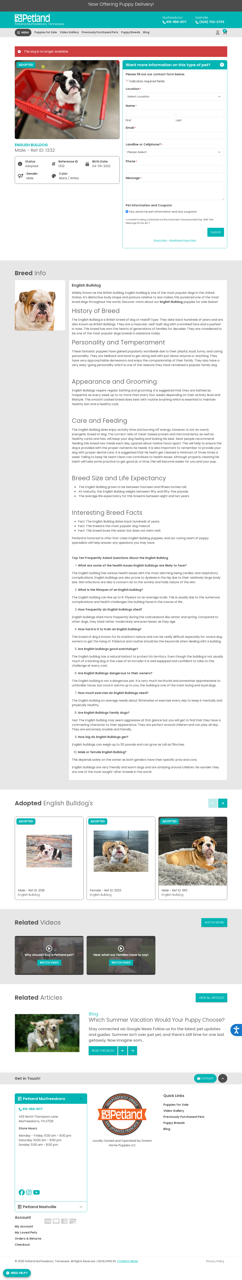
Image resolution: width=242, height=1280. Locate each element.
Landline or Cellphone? (144, 144)
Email (131, 128)
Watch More (214, 922)
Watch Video (49, 962)
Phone (131, 161)
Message (134, 178)
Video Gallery (69, 32)
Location (133, 89)
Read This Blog (103, 1050)
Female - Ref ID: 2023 (105, 890)
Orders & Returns (28, 1238)
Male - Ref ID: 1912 (174, 890)
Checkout (22, 1244)
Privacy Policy (215, 1261)
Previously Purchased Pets (100, 32)
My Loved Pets (26, 1232)
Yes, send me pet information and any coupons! (163, 212)
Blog (146, 32)
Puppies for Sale (45, 32)
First (128, 120)
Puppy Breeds (130, 32)
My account (24, 1226)
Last (179, 120)
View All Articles (211, 998)
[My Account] (218, 32)
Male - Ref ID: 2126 (31, 890)
